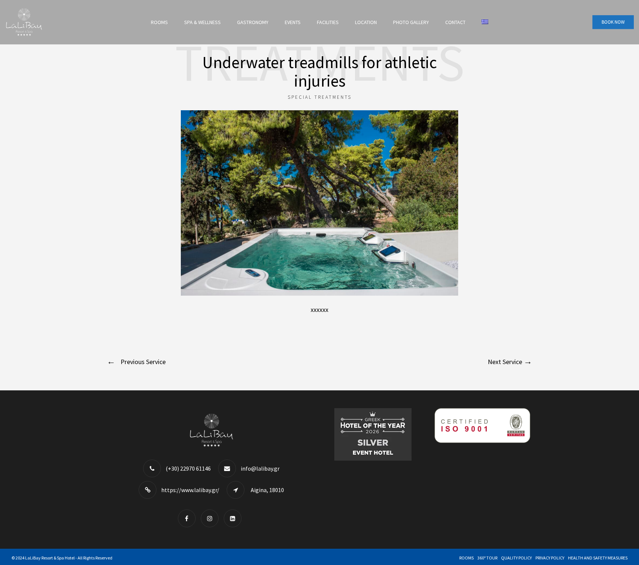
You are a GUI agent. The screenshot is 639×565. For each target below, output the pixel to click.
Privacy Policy (549, 558)
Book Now (613, 22)
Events (293, 22)
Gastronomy (252, 22)
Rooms (159, 22)
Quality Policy (516, 558)
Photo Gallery (411, 22)
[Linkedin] (234, 518)
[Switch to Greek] (485, 22)
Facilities (328, 22)
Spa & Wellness (202, 22)
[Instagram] (211, 518)
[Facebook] (188, 518)
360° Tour (487, 558)
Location (366, 22)
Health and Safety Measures (598, 558)
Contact (455, 22)
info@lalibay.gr (260, 468)
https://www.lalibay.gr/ (190, 490)
